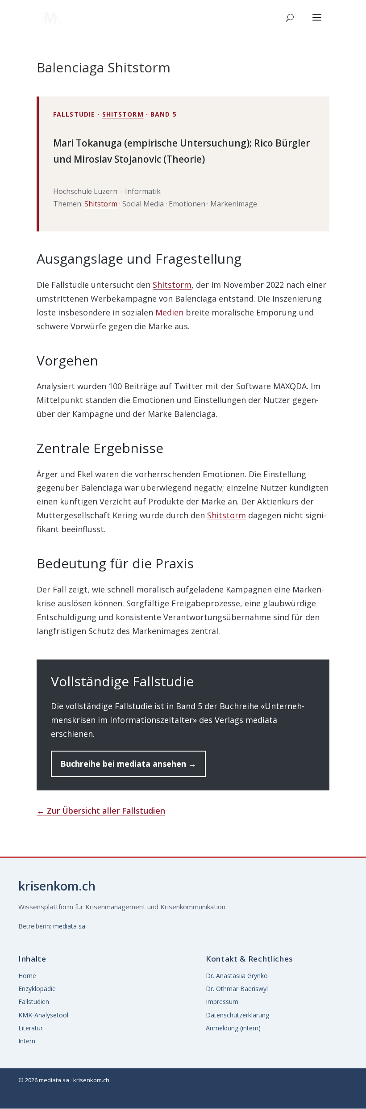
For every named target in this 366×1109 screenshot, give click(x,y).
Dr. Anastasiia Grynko (237, 975)
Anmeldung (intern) (233, 1028)
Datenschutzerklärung (237, 1015)
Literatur (30, 1028)
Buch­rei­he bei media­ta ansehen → (128, 763)
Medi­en (169, 312)
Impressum (222, 1001)
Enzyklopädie (37, 988)
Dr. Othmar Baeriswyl (237, 988)
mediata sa (69, 926)
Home (27, 975)
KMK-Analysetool (43, 1015)
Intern (26, 1041)
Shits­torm (123, 114)
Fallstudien (33, 1001)
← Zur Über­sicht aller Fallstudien (101, 810)
